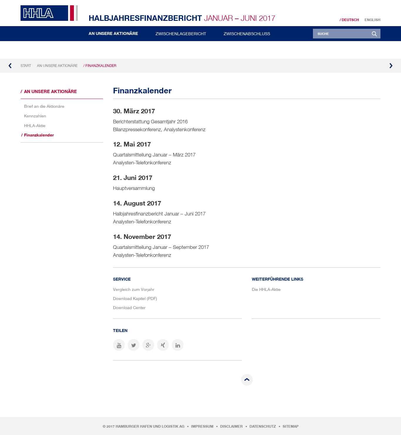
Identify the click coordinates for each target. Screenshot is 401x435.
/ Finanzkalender (99, 65)
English (372, 20)
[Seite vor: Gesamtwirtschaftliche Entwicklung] (391, 66)
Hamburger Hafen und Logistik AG (150, 426)
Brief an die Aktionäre (44, 106)
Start (26, 65)
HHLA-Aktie (35, 125)
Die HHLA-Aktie (266, 289)
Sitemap (291, 426)
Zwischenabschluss (247, 33)
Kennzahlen (35, 115)
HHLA (51, 13)
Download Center (129, 307)
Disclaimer (231, 426)
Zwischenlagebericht (181, 33)
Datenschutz (263, 426)
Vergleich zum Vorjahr (133, 289)
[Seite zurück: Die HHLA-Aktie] (10, 66)
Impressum (202, 426)
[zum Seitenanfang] (247, 380)
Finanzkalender (39, 135)
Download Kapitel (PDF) (135, 298)
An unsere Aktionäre (113, 33)
